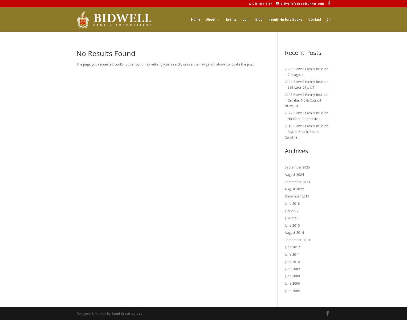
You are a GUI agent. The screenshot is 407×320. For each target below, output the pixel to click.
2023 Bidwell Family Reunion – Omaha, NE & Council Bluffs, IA (306, 100)
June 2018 (292, 203)
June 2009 (292, 269)
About (211, 20)
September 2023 (297, 182)
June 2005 (292, 290)
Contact (314, 20)
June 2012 (292, 247)
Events (231, 20)
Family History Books (285, 20)
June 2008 (292, 276)
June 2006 (292, 283)
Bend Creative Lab (127, 313)
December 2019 (297, 196)
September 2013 (297, 240)
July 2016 (291, 218)
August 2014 (294, 232)
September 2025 (297, 167)
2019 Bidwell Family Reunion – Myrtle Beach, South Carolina (306, 131)
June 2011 (292, 254)
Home (195, 20)
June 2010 (292, 261)
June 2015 (292, 225)
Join (246, 20)
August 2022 (294, 189)
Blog (259, 20)
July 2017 (291, 211)
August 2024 (294, 174)
